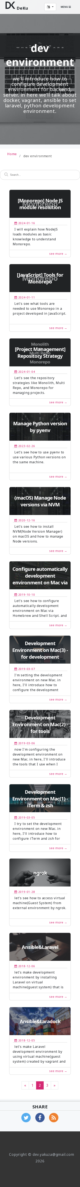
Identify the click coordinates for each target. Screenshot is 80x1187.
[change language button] (50, 7)
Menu (65, 7)
